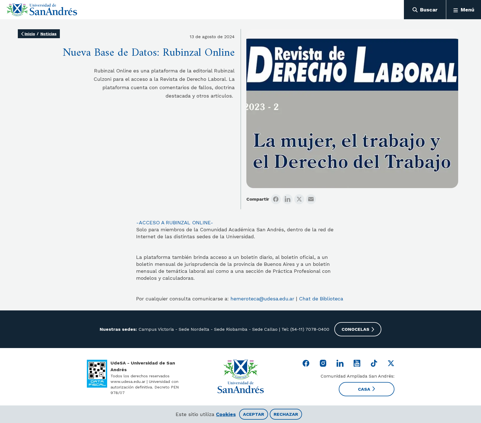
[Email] (311, 199)
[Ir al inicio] (42, 9)
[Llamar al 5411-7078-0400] (97, 374)
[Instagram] (323, 363)
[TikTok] (373, 363)
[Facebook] (276, 199)
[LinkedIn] (288, 199)
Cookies (226, 414)
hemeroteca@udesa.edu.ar (262, 299)
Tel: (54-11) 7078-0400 (304, 329)
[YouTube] (357, 363)
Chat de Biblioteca (321, 299)
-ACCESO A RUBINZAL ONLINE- (174, 222)
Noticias (48, 33)
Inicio (29, 33)
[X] (299, 199)
